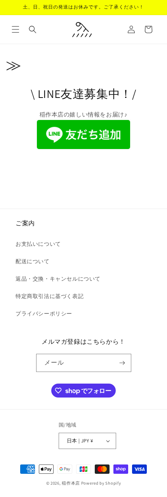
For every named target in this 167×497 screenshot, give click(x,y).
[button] (15, 29)
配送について (33, 261)
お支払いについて (38, 243)
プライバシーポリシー (44, 313)
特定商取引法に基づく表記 (50, 296)
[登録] (122, 363)
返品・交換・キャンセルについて (58, 278)
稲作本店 (71, 483)
